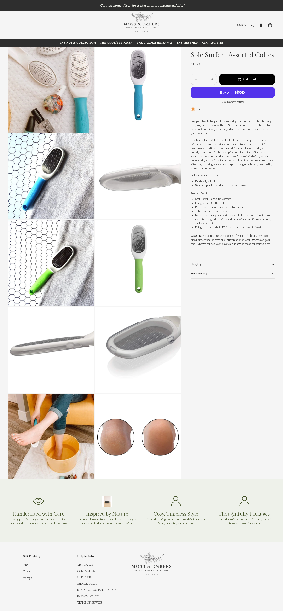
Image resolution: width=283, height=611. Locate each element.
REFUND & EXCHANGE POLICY (96, 590)
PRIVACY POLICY (88, 596)
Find (25, 565)
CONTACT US (86, 571)
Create (27, 571)
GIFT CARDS (85, 565)
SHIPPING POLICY (88, 584)
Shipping (196, 264)
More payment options (232, 102)
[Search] (252, 25)
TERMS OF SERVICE (89, 602)
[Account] (261, 25)
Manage (27, 578)
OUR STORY (85, 577)
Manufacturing (199, 273)
